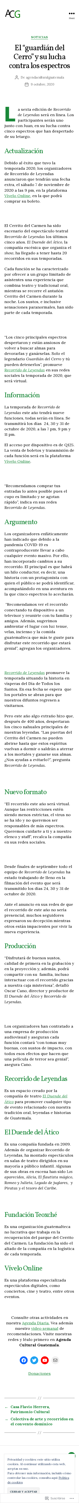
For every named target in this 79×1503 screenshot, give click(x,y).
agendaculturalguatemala (45, 77)
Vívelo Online (17, 195)
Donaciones (39, 1373)
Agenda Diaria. (36, 1322)
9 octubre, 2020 (42, 84)
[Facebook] (24, 1360)
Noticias (39, 37)
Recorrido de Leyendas (24, 369)
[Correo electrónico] (55, 1360)
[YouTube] (45, 1360)
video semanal (44, 1328)
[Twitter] (34, 1360)
